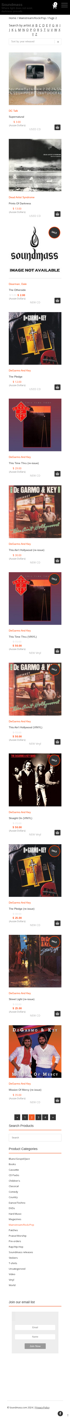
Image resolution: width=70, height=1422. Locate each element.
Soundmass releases (21, 1252)
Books (12, 1164)
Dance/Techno (17, 1202)
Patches (13, 1230)
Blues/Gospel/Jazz (19, 1158)
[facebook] (60, 1413)
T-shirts (13, 1263)
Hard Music (15, 1213)
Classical (14, 1186)
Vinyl (11, 1279)
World (12, 1285)
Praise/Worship (18, 1235)
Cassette (14, 1169)
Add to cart (57, 127)
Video (12, 1274)
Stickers (13, 1257)
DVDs (12, 1208)
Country (13, 1197)
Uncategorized (17, 1268)
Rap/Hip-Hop (16, 1246)
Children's (14, 1180)
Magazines (15, 1219)
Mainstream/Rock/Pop (32, 18)
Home (12, 18)
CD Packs (14, 1175)
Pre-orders (15, 1241)
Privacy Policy (42, 1407)
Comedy (13, 1191)
